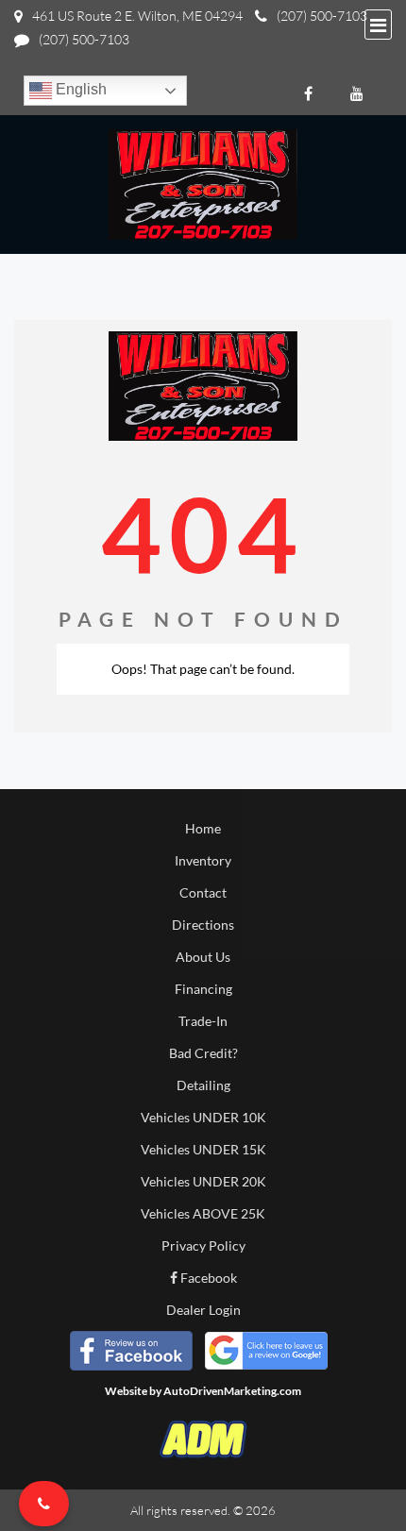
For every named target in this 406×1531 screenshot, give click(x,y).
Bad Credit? (203, 1053)
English (79, 89)
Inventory (203, 860)
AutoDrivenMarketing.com (232, 1391)
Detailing (203, 1085)
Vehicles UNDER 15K (203, 1149)
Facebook (207, 1278)
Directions (203, 925)
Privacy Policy (203, 1245)
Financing (203, 989)
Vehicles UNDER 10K (203, 1117)
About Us (203, 957)
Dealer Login (203, 1310)
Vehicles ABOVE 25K (203, 1213)
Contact (203, 892)
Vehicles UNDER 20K (203, 1181)
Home (203, 828)
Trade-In (203, 1021)
